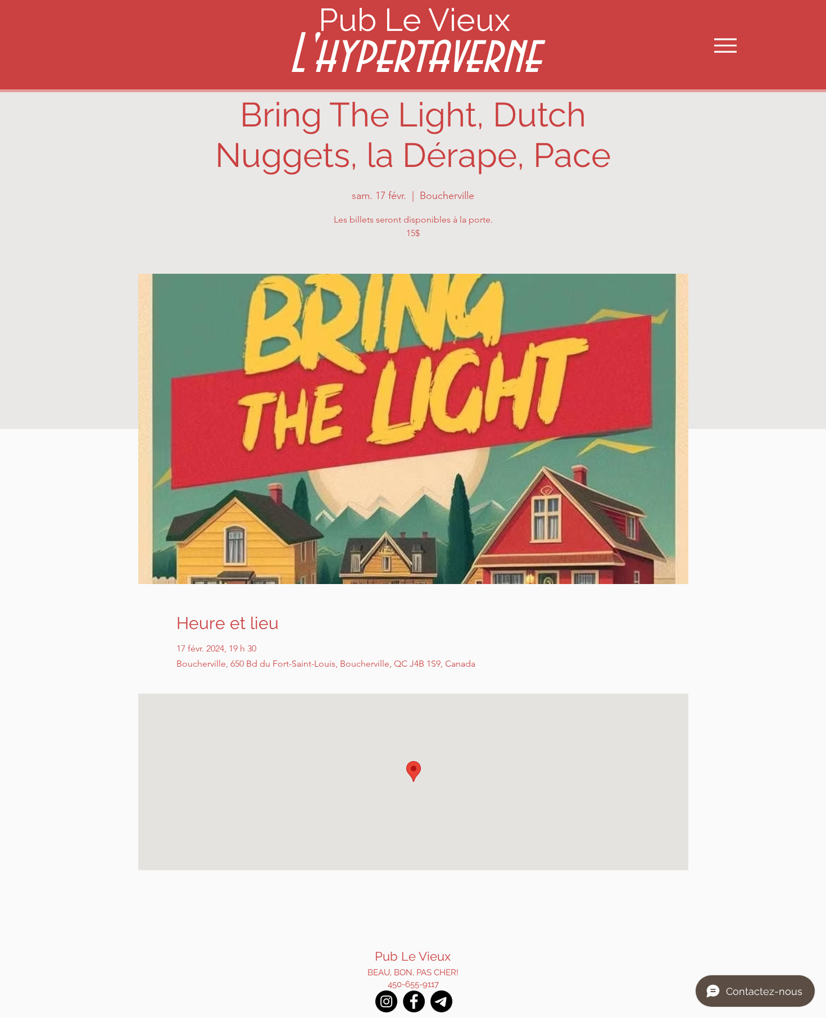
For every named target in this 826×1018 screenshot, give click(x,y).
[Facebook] (414, 1001)
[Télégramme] (441, 1001)
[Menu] (725, 45)
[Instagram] (386, 1001)
